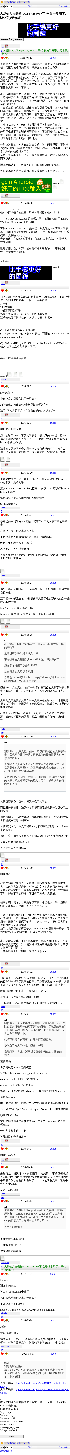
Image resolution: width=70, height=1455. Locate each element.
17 (2, 1266)
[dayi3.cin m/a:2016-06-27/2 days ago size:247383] (3, 573)
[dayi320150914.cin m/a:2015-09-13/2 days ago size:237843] (10, 376)
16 (2, 1197)
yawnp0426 (5, 1346)
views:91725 (6, 1450)
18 (2, 1316)
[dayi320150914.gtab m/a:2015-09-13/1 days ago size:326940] (15, 376)
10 (2, 732)
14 (2, 1145)
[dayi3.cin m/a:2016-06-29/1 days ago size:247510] (3, 857)
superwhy (4, 379)
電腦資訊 (11, 2)
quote (53, 57)
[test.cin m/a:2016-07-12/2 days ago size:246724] (3, 1260)
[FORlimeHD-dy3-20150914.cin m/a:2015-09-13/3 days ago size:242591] (21, 376)
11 (2, 864)
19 (2, 1350)
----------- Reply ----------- (11, 39)
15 (2, 1163)
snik (3, 47)
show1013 (5, 1262)
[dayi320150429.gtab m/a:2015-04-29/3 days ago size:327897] (55, 189)
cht (5, 2)
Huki (3, 508)
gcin (19, 2)
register (67, 6)
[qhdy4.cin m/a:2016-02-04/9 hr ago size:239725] (3, 461)
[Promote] (2, 58)
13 (2, 1010)
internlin (4, 1313)
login (61, 6)
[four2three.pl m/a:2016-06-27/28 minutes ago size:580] (8, 623)
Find (30, 6)
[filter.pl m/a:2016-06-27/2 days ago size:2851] (3, 623)
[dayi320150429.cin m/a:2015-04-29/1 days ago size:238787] (62, 183)
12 (2, 968)
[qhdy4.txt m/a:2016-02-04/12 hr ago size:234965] (8, 461)
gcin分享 (25, 2)
